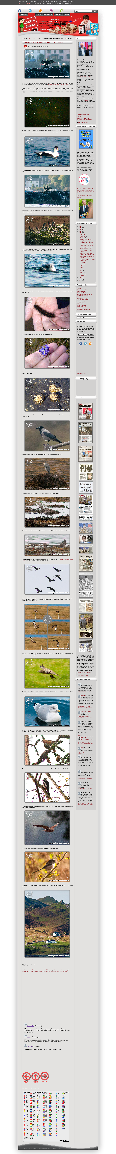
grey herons (69, 970)
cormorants (40, 970)
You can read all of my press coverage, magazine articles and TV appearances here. (85, 674)
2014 (80, 229)
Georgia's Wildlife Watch (83, 295)
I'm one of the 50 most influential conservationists (84, 77)
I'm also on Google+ (82, 373)
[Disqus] (47, 997)
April (81, 270)
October (42, 38)
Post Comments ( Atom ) (34, 1088)
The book (66, 14)
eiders (59, 970)
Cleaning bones (48, 14)
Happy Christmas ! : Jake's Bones (85, 717)
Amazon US (21, 3)
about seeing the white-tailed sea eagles (58, 84)
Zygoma (79, 288)
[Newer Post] (26, 1082)
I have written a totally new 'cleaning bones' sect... (86, 246)
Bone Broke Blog (81, 292)
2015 (80, 228)
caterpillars (34, 970)
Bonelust (79, 308)
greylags (24, 971)
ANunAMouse (84, 737)
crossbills (46, 970)
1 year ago (86, 768)
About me (38, 14)
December (83, 234)
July (81, 265)
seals (58, 971)
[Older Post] (44, 1082)
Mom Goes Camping (86, 711)
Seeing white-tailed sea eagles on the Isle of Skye (87, 254)
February (82, 274)
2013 (80, 231)
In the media (58, 14)
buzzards (28, 970)
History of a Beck (81, 306)
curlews (55, 970)
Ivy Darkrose (84, 684)
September (83, 262)
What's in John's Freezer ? (83, 298)
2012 (38, 38)
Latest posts (24, 14)
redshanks (53, 971)
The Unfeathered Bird (82, 290)
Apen (82, 747)
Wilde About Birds (81, 304)
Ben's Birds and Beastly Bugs (84, 294)
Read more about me (83, 114)
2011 (80, 277)
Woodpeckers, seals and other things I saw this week (43, 42)
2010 (80, 279)
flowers (63, 970)
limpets (40, 971)
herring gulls (30, 971)
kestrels (36, 971)
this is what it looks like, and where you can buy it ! (85, 191)
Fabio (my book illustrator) (83, 309)
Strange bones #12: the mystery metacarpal (86, 240)
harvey (83, 695)
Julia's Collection (81, 305)
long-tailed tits (46, 971)
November (83, 236)
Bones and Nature (81, 291)
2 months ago (87, 692)
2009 (80, 280)
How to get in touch (83, 122)
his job (59, 1148)
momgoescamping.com (83, 716)
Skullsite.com (80, 302)
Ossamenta (80, 297)
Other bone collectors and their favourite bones (86, 243)
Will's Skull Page (81, 301)
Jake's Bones (32, 38)
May (81, 269)
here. (78, 103)
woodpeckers (63, 971)
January (82, 275)
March (82, 272)
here (86, 100)
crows (50, 970)
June (81, 267)
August (82, 264)
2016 (80, 226)
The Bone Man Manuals (83, 299)
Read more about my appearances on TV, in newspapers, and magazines (84, 118)
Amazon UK (69, 1)
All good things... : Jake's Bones (84, 733)
